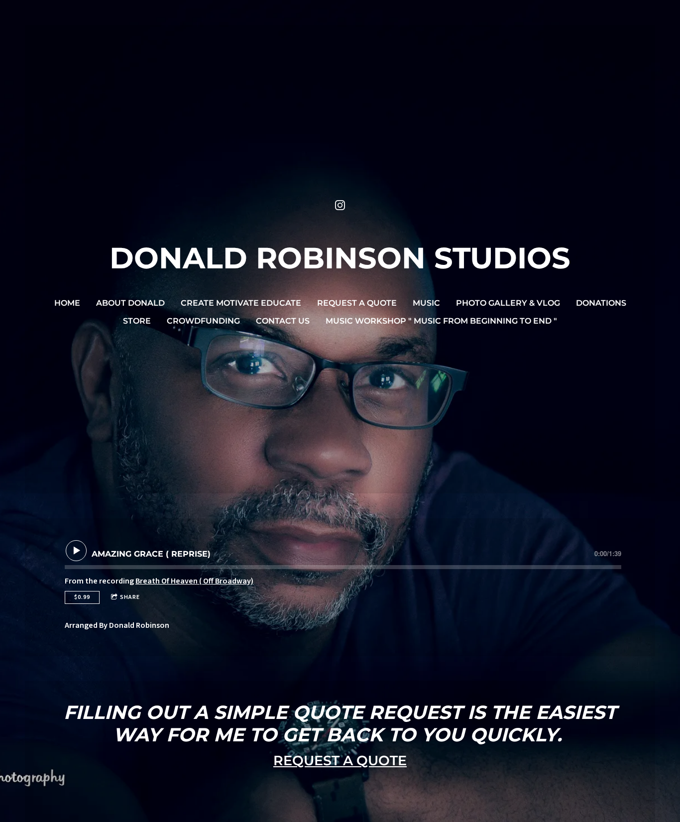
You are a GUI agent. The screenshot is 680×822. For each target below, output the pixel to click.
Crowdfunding (203, 321)
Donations (601, 303)
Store (137, 321)
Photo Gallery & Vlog (508, 303)
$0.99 (82, 597)
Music (426, 303)
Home (67, 303)
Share (130, 597)
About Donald (130, 303)
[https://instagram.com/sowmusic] (340, 205)
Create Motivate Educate (241, 303)
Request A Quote (357, 303)
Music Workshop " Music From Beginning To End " (441, 321)
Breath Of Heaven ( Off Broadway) (194, 581)
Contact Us (283, 321)
